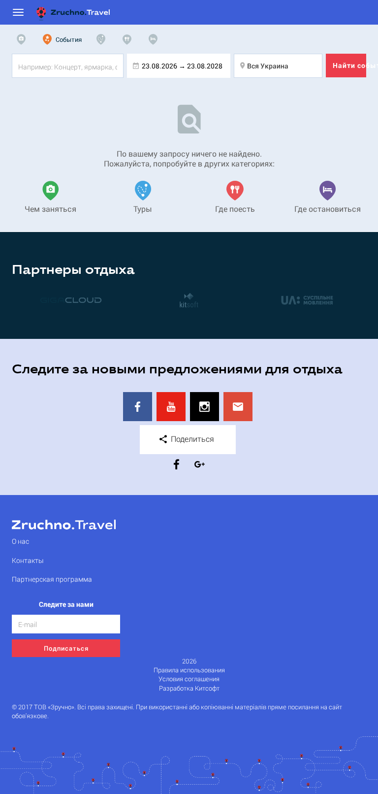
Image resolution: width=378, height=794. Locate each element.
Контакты (28, 560)
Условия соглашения (189, 679)
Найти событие (349, 65)
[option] (71, 299)
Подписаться (66, 648)
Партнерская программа (52, 579)
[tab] (23, 39)
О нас (20, 541)
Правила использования (189, 670)
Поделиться (191, 438)
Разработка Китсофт (189, 688)
